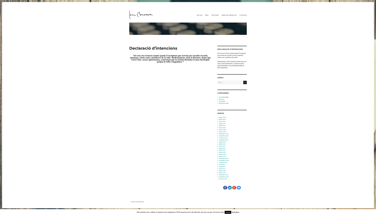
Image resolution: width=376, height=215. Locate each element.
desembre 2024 (224, 158)
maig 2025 (222, 148)
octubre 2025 (223, 138)
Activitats (215, 15)
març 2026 (222, 127)
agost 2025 (222, 142)
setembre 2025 (223, 140)
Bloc (207, 15)
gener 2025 (222, 156)
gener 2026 (222, 132)
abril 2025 (222, 150)
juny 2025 (222, 146)
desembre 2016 (223, 175)
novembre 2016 (224, 177)
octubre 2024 (223, 162)
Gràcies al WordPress (137, 202)
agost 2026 (222, 117)
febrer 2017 (222, 171)
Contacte (243, 15)
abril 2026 (222, 125)
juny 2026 (222, 121)
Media (221, 101)
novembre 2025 (224, 136)
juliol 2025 (222, 144)
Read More (235, 212)
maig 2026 (222, 123)
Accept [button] (228, 212)
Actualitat (222, 97)
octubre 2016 (223, 179)
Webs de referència (229, 15)
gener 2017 (222, 173)
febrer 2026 (222, 130)
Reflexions (222, 103)
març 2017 (222, 169)
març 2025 (222, 152)
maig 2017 (222, 166)
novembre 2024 (224, 160)
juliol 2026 (222, 119)
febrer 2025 (222, 154)
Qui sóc (199, 15)
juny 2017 (222, 164)
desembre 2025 (224, 134)
